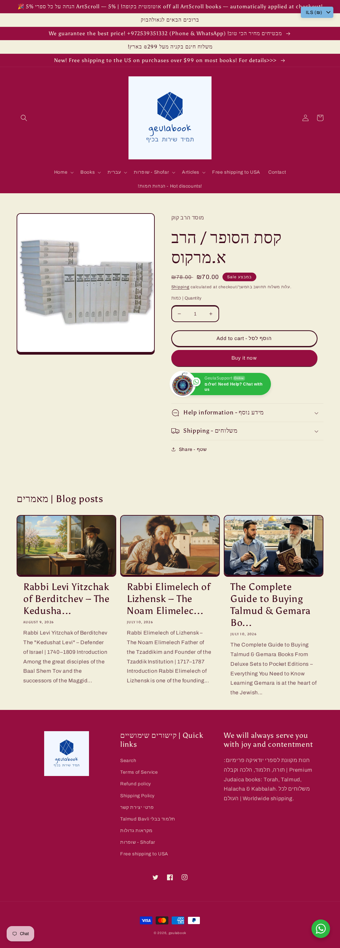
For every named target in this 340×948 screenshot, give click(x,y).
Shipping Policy (137, 795)
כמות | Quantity (186, 298)
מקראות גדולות (136, 830)
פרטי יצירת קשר (137, 807)
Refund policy (135, 783)
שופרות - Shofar (137, 842)
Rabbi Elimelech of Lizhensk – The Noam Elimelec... (169, 599)
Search (128, 760)
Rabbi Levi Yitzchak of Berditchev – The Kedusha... (66, 599)
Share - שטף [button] (193, 449)
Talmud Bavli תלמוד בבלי (147, 819)
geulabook (177, 933)
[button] (24, 118)
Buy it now (244, 358)
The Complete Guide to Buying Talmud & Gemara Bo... (270, 605)
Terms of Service (139, 772)
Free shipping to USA (144, 853)
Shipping (180, 287)
